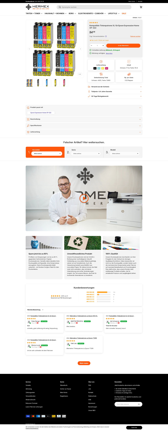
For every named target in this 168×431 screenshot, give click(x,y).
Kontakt (140, 1)
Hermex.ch (32, 424)
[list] (55, 49)
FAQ (89, 385)
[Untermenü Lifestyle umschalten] (119, 13)
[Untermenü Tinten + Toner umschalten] (41, 13)
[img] (31, 318)
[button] (141, 7)
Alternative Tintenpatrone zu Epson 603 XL (84, 316)
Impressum (91, 403)
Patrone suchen (135, 36)
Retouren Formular (31, 403)
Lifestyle (112, 13)
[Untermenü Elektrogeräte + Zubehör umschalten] (105, 13)
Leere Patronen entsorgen (34, 407)
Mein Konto (132, 1)
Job (89, 389)
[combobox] (94, 7)
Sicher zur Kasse (65, 389)
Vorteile (28, 385)
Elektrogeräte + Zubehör (90, 13)
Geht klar (134, 427)
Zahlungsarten (30, 392)
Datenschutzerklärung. (32, 428)
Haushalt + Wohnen (54, 13)
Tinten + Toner (33, 13)
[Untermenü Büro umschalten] (75, 13)
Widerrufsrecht (30, 399)
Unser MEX (91, 410)
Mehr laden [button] (84, 363)
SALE (124, 13)
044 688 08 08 (39, 1)
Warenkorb (63, 385)
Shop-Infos (109, 53)
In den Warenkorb (123, 45)
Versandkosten (30, 396)
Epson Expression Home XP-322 (41, 112)
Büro (71, 13)
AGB (89, 399)
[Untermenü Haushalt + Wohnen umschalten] (66, 13)
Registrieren (64, 396)
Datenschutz (92, 396)
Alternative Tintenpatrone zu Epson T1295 (83, 338)
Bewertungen (92, 407)
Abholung (29, 389)
